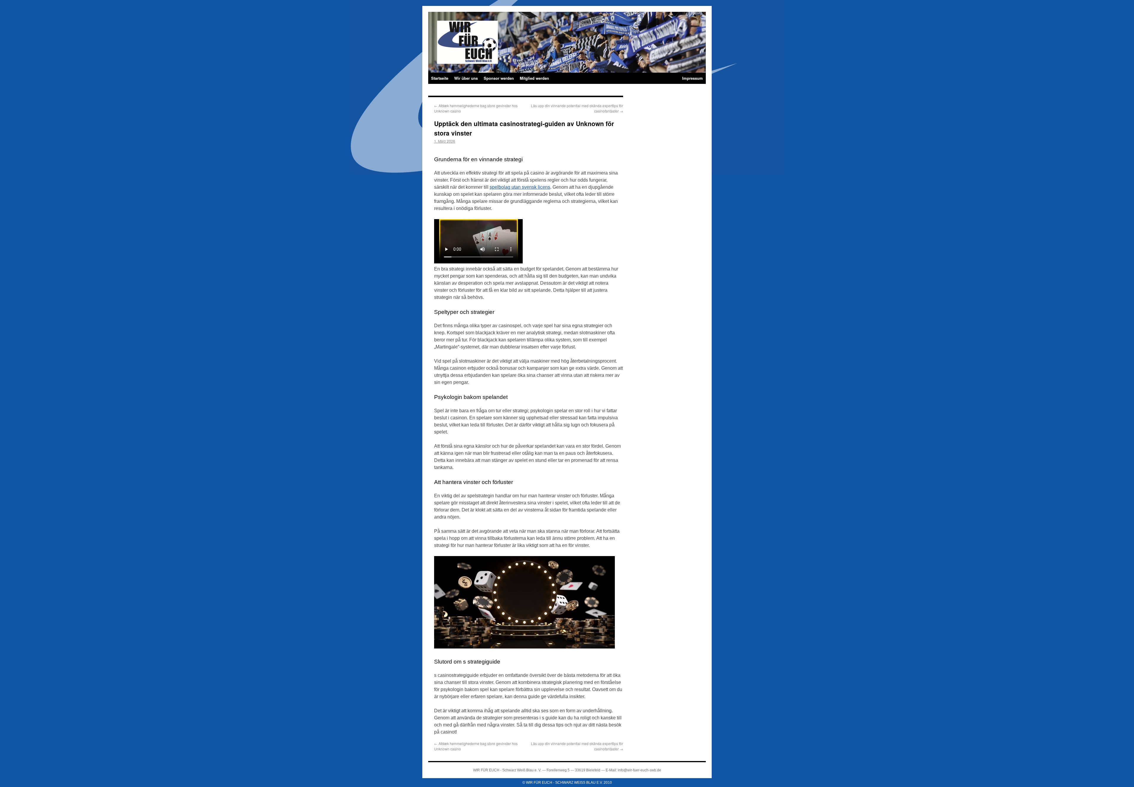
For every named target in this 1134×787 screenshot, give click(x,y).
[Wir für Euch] (502, 33)
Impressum (692, 78)
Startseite (439, 78)
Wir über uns (466, 78)
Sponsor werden (499, 78)
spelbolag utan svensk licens (520, 187)
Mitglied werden (534, 78)
